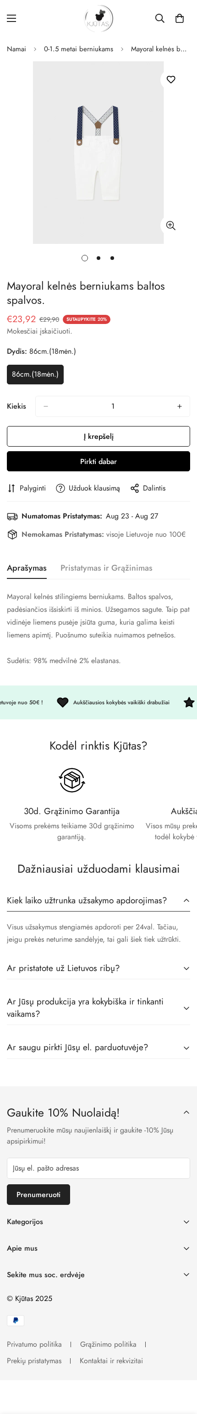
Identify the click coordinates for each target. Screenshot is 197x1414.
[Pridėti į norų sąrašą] (170, 80)
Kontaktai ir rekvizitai (111, 1360)
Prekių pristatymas (34, 1360)
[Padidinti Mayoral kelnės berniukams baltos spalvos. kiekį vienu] (180, 406)
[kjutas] (98, 18)
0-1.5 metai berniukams (78, 49)
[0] (179, 18)
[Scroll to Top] (180, 1365)
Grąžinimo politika (108, 1344)
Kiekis (16, 406)
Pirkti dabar (98, 461)
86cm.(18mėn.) (38, 376)
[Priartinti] (170, 225)
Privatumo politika (34, 1344)
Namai (16, 49)
